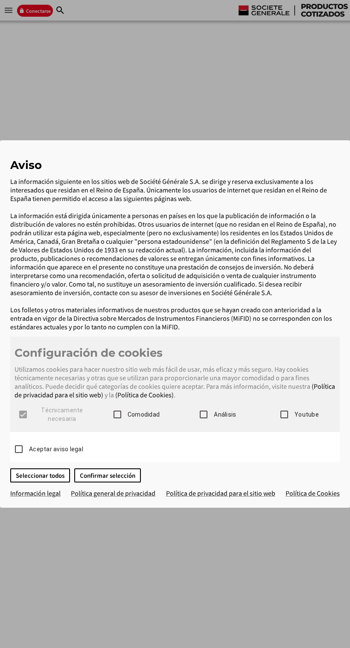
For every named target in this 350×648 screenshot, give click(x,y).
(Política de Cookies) (144, 395)
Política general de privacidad (113, 493)
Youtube (307, 414)
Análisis (225, 414)
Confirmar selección (107, 475)
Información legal (35, 493)
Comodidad (144, 414)
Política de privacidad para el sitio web (220, 493)
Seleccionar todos (40, 475)
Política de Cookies (313, 493)
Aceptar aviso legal (56, 449)
